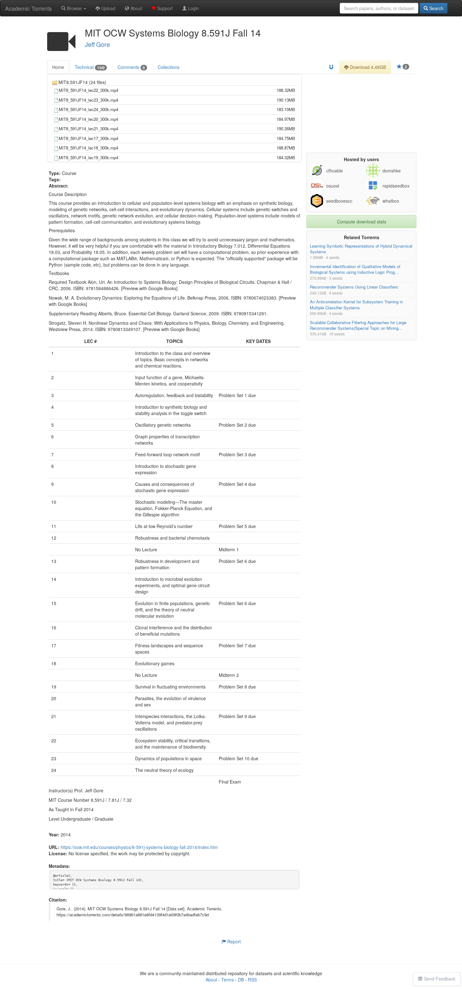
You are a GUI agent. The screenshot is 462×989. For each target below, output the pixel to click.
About (135, 8)
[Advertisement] (361, 113)
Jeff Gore (97, 44)
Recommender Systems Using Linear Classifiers (354, 287)
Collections (168, 67)
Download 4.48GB (367, 67)
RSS (252, 979)
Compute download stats (361, 221)
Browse (74, 8)
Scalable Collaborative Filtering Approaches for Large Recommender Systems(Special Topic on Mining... (358, 325)
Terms (227, 979)
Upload (107, 8)
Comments (131, 67)
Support (164, 8)
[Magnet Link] (331, 67)
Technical (90, 67)
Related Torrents (361, 237)
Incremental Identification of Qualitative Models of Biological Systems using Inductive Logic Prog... (355, 269)
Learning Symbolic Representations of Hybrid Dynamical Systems (361, 249)
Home (58, 67)
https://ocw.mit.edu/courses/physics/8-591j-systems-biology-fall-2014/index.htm (139, 847)
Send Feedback (439, 978)
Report (233, 941)
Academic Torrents (28, 8)
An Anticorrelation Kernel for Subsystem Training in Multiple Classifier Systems (356, 305)
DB (241, 979)
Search (435, 8)
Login (193, 8)
